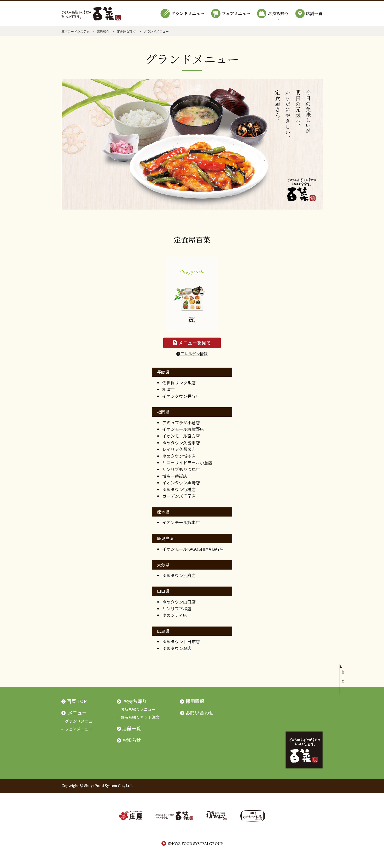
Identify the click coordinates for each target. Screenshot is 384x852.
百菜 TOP (77, 701)
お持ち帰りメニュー (138, 709)
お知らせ (131, 740)
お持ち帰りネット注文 (140, 717)
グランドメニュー (188, 13)
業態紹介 (103, 31)
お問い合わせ (199, 712)
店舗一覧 (314, 13)
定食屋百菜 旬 (126, 31)
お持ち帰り (278, 13)
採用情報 (194, 701)
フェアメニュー (236, 13)
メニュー (77, 712)
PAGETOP (343, 676)
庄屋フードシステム (75, 31)
